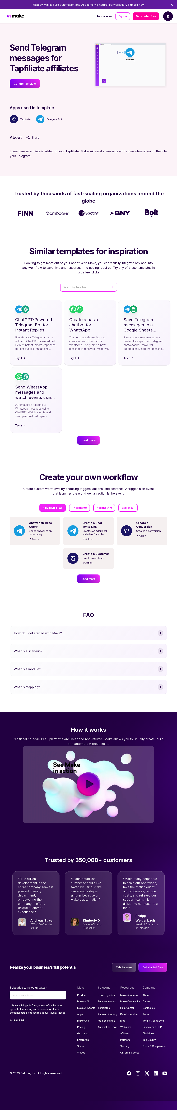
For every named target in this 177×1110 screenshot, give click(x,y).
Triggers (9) (79, 507)
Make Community (130, 1001)
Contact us (149, 1007)
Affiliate (124, 1033)
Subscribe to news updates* (28, 987)
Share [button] (35, 137)
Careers (147, 1001)
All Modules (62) (53, 507)
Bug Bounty (149, 1039)
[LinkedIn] (155, 1073)
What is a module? (27, 669)
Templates (104, 1007)
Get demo (82, 1033)
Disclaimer (148, 1033)
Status (80, 1046)
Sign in (123, 16)
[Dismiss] (171, 4)
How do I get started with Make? (38, 633)
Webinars (125, 1027)
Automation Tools (108, 1027)
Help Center (127, 1007)
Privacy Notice (57, 1012)
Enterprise (83, 1039)
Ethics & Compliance (154, 1046)
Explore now (136, 4)
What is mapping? (27, 687)
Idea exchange (106, 1020)
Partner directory (107, 1014)
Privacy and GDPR (153, 1027)
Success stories (107, 1001)
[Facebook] (129, 1073)
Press (146, 1014)
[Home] (15, 16)
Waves (81, 1052)
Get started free (146, 16)
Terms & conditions (153, 1020)
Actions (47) (104, 507)
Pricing (81, 1027)
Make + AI (83, 1001)
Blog (122, 1020)
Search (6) (128, 507)
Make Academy (129, 995)
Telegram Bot (54, 119)
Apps (80, 1014)
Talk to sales (104, 16)
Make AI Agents (86, 1007)
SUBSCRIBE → (18, 1020)
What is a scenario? (28, 651)
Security (125, 1046)
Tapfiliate (25, 119)
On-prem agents (129, 1052)
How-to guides (106, 995)
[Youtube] (164, 1073)
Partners (125, 1039)
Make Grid (83, 1020)
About (146, 995)
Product (81, 995)
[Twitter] (147, 1073)
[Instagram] (138, 1073)
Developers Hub (129, 1014)
